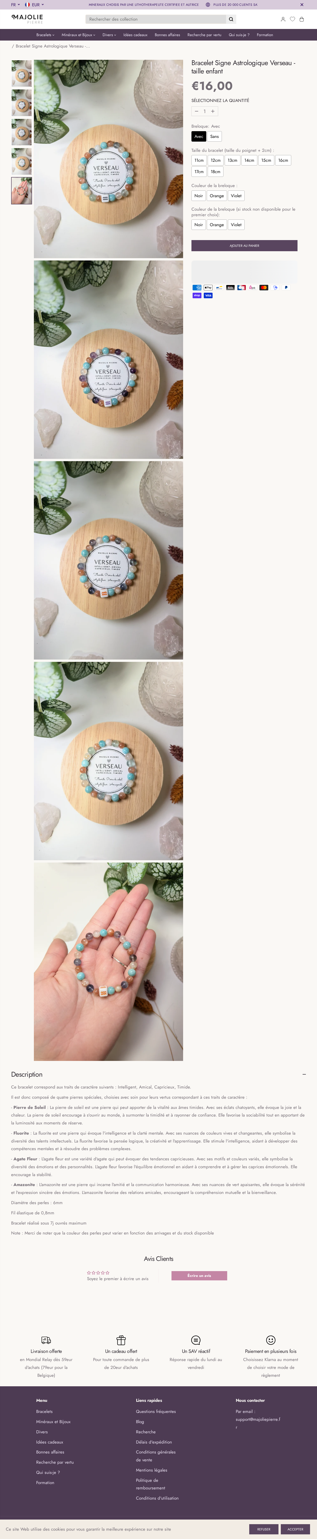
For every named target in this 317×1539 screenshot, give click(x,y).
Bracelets (44, 35)
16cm (283, 160)
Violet (236, 196)
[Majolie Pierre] (27, 19)
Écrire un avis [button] (199, 1275)
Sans (214, 136)
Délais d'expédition (154, 1442)
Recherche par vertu (204, 35)
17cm (199, 171)
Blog (140, 1421)
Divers (108, 35)
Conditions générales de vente (156, 1456)
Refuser (263, 1529)
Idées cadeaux (135, 35)
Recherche (146, 1432)
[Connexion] (283, 19)
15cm (266, 160)
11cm (199, 160)
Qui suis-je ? (239, 35)
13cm (232, 160)
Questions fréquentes (156, 1411)
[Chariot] (302, 19)
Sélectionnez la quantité (220, 100)
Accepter (295, 1529)
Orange (217, 196)
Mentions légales (151, 1470)
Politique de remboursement (150, 1484)
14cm (249, 160)
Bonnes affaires (167, 35)
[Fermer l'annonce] (302, 5)
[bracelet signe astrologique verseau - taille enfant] (108, 159)
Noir (198, 196)
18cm (215, 171)
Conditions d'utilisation (157, 1498)
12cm (216, 160)
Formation (265, 35)
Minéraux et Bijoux (77, 35)
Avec (198, 136)
